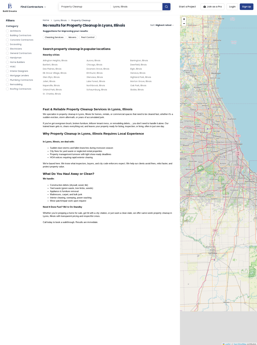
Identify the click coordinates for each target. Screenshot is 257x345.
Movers (72, 37)
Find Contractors (32, 7)
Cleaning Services (54, 37)
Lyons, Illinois (60, 20)
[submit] (166, 6)
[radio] (7, 30)
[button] (184, 19)
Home (46, 20)
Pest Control (87, 37)
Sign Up (246, 6)
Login (232, 6)
